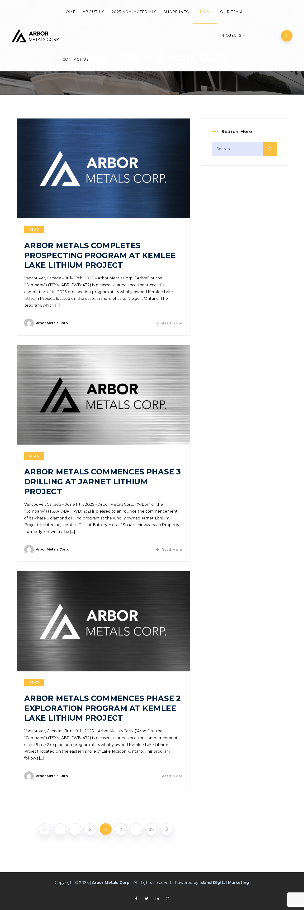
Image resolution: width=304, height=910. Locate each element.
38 (151, 829)
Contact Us (75, 59)
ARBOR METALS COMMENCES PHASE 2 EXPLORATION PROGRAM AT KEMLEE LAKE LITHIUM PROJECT (102, 708)
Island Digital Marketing (224, 882)
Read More (172, 323)
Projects (231, 35)
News (203, 11)
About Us (93, 11)
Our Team (231, 11)
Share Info (177, 11)
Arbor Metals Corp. (52, 323)
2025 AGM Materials (134, 11)
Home (69, 11)
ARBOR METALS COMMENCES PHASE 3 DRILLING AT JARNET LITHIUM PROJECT (102, 481)
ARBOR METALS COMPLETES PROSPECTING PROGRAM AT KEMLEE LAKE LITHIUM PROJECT (100, 255)
